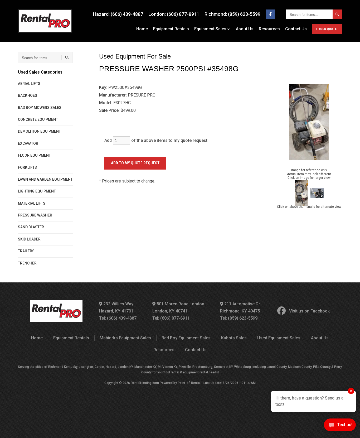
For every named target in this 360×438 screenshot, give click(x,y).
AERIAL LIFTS (29, 83)
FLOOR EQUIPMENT (34, 155)
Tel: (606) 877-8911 (171, 318)
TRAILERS (26, 251)
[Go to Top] (10, 428)
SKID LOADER (29, 239)
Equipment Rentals (171, 28)
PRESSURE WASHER (35, 215)
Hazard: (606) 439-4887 (118, 14)
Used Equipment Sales (278, 337)
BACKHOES (27, 95)
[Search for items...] (337, 14)
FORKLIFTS (27, 167)
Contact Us (296, 28)
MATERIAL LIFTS (31, 203)
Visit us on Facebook (309, 311)
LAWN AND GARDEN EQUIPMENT (45, 179)
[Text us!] (340, 426)
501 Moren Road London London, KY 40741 (178, 307)
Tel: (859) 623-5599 (238, 318)
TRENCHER (27, 263)
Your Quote (328, 29)
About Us (245, 28)
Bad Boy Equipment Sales (186, 337)
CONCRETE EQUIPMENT (38, 119)
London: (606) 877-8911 (173, 14)
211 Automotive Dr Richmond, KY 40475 (240, 307)
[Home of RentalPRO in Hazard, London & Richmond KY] (45, 21)
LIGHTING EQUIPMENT (37, 191)
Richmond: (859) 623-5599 (232, 14)
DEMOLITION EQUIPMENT (39, 131)
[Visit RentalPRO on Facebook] (270, 14)
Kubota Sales (234, 337)
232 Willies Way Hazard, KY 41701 (116, 307)
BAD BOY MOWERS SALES (39, 107)
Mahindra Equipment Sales (125, 337)
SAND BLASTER (31, 227)
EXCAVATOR (28, 143)
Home (142, 28)
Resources (269, 28)
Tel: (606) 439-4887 (118, 318)
